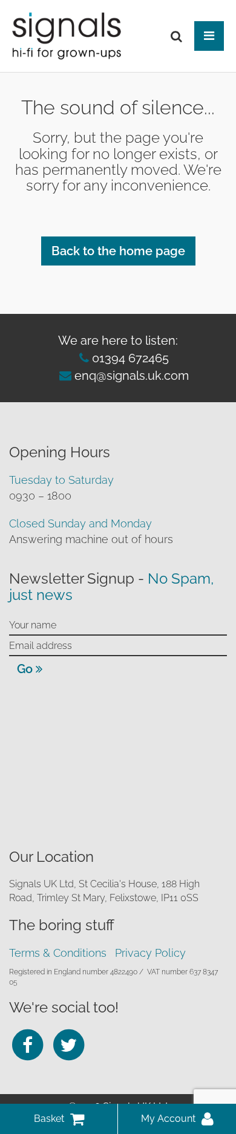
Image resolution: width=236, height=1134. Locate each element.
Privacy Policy (150, 953)
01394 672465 (129, 358)
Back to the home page (118, 251)
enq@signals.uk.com (131, 375)
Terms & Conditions (58, 953)
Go (26, 669)
